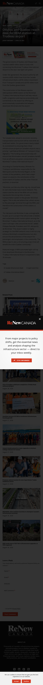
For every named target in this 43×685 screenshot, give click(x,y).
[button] (40, 319)
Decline (26, 681)
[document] (21, 342)
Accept (16, 681)
